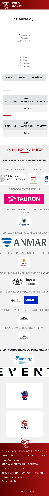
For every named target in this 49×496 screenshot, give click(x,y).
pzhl (35, 455)
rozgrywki (25, 451)
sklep (17, 460)
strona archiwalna (13, 464)
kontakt (26, 473)
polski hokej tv (20, 455)
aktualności (9, 451)
